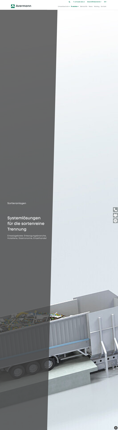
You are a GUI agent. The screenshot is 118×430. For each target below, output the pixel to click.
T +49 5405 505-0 (79, 2)
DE (105, 2)
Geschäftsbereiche (93, 2)
